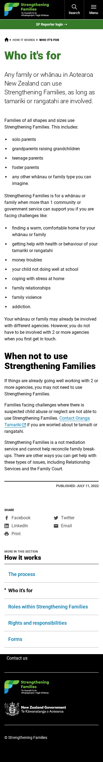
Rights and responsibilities (37, 623)
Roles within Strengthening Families (48, 607)
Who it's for (20, 590)
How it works (24, 40)
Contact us (17, 658)
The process (21, 574)
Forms (15, 639)
